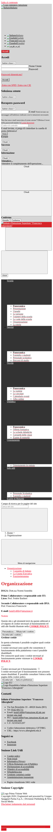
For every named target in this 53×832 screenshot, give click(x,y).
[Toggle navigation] (24, 262)
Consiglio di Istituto (22, 571)
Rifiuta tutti (25, 632)
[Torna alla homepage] (26, 224)
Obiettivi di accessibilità (18, 769)
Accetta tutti (11, 635)
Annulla (5, 220)
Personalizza (7, 632)
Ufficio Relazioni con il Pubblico (22, 764)
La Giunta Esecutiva (22, 573)
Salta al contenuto (9, 2)
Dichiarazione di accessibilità (20, 766)
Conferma (16, 220)
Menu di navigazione (26, 563)
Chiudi (5, 142)
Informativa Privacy (16, 761)
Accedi (5, 51)
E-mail (32, 111)
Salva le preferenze (24, 680)
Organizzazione (14, 568)
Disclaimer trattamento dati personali (18, 804)
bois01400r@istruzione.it (21, 611)
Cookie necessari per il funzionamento (19, 669)
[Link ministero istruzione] (14, 5)
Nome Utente (35, 66)
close (4, 275)
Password (33, 69)
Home (10, 533)
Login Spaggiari (27, 123)
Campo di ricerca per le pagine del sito (19, 503)
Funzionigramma (21, 576)
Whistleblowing (14, 772)
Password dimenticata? (11, 74)
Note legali (12, 758)
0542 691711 (17, 709)
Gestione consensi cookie (19, 774)
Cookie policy (13, 756)
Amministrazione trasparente (20, 777)
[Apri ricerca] (28, 239)
